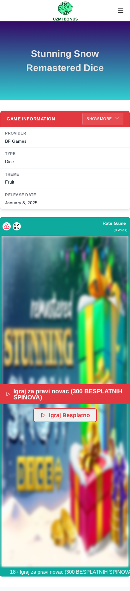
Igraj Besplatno (69, 415)
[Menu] (120, 11)
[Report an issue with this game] (7, 226)
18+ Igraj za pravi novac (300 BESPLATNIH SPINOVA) (64, 572)
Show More (99, 119)
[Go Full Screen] (17, 226)
